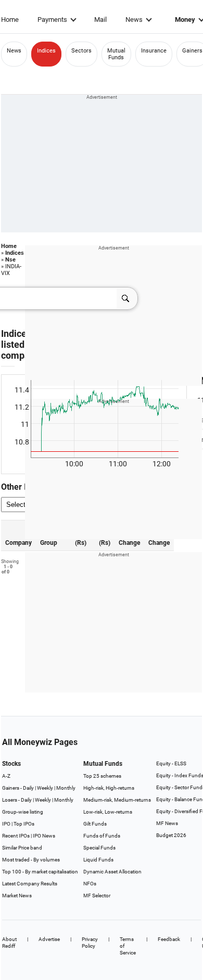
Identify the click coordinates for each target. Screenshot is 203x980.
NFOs (89, 883)
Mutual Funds (116, 54)
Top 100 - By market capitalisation (40, 871)
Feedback (169, 939)
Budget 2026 (171, 835)
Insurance (154, 50)
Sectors (81, 50)
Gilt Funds (95, 823)
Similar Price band (22, 847)
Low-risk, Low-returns (107, 811)
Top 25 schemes (102, 776)
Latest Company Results (29, 883)
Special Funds (99, 847)
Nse (10, 259)
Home (10, 19)
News (134, 19)
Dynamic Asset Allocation (112, 871)
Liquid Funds (98, 859)
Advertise (49, 939)
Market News (17, 895)
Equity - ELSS (171, 763)
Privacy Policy (90, 942)
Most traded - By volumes (31, 859)
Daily (28, 788)
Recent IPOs (16, 835)
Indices (46, 50)
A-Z (6, 776)
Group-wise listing (22, 811)
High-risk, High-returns (108, 788)
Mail (100, 19)
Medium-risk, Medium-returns (117, 799)
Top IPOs (24, 823)
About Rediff (9, 942)
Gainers (192, 50)
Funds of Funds (101, 835)
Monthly (65, 788)
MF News (167, 823)
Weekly (45, 788)
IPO (6, 823)
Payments (52, 19)
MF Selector (96, 895)
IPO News (44, 835)
